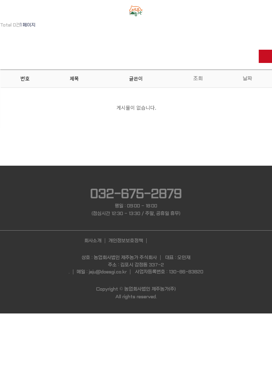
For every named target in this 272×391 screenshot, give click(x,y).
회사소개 (93, 240)
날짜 (247, 79)
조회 (198, 79)
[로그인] (12, 10)
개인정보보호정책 (125, 240)
